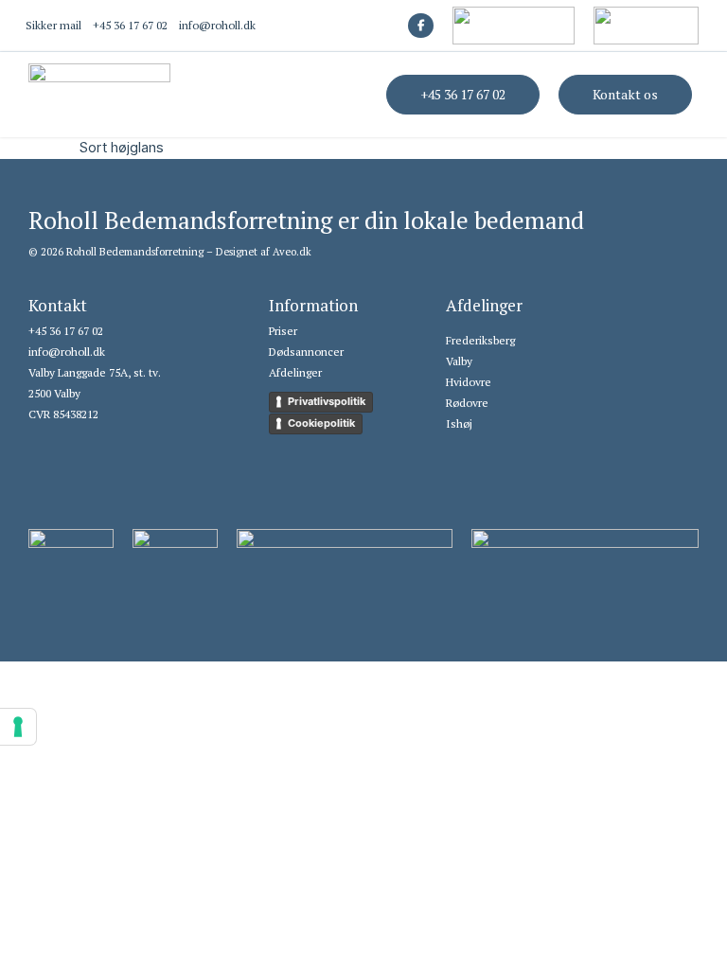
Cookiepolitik (321, 423)
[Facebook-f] (420, 25)
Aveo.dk (292, 251)
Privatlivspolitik (326, 401)
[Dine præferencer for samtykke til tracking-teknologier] (18, 727)
